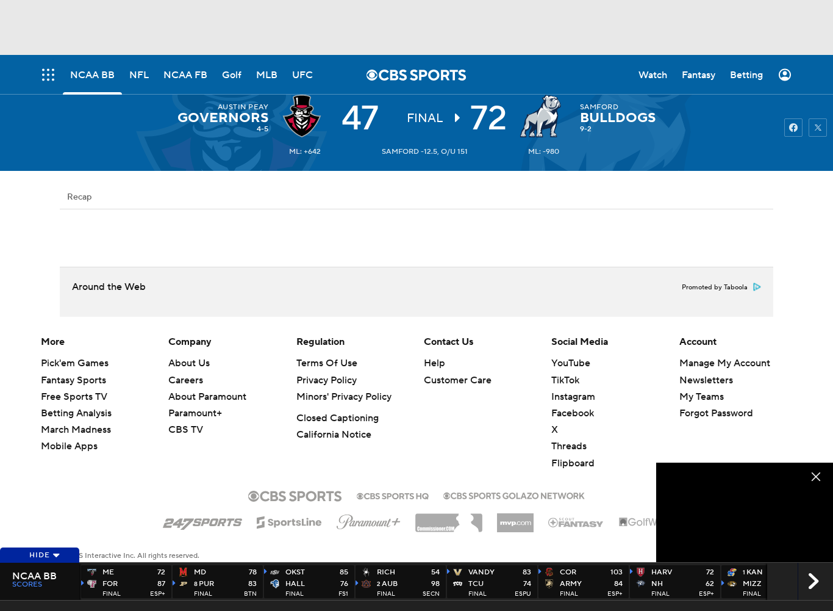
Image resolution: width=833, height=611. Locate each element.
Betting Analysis (76, 413)
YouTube (570, 363)
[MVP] (515, 518)
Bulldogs (618, 117)
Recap (79, 197)
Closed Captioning (337, 418)
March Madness (76, 430)
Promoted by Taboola (715, 287)
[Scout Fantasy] (576, 522)
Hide (39, 555)
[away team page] (305, 116)
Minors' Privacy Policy (343, 397)
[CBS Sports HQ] (393, 495)
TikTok (565, 380)
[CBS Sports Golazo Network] (514, 494)
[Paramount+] (369, 519)
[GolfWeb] (644, 522)
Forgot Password (716, 413)
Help (434, 363)
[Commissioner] (448, 518)
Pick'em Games (75, 363)
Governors (222, 117)
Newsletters (706, 380)
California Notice (333, 434)
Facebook (572, 413)
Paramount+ (195, 413)
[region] (744, 512)
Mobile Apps (69, 446)
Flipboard (573, 463)
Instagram (573, 397)
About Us (189, 363)
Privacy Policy (326, 380)
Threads (569, 446)
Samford (599, 107)
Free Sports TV (74, 397)
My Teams (701, 397)
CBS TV (185, 430)
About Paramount (207, 397)
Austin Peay (243, 107)
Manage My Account (724, 363)
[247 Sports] (202, 520)
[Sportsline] (289, 521)
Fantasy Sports (73, 380)
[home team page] (543, 116)
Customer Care (458, 380)
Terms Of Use (326, 363)
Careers (185, 380)
